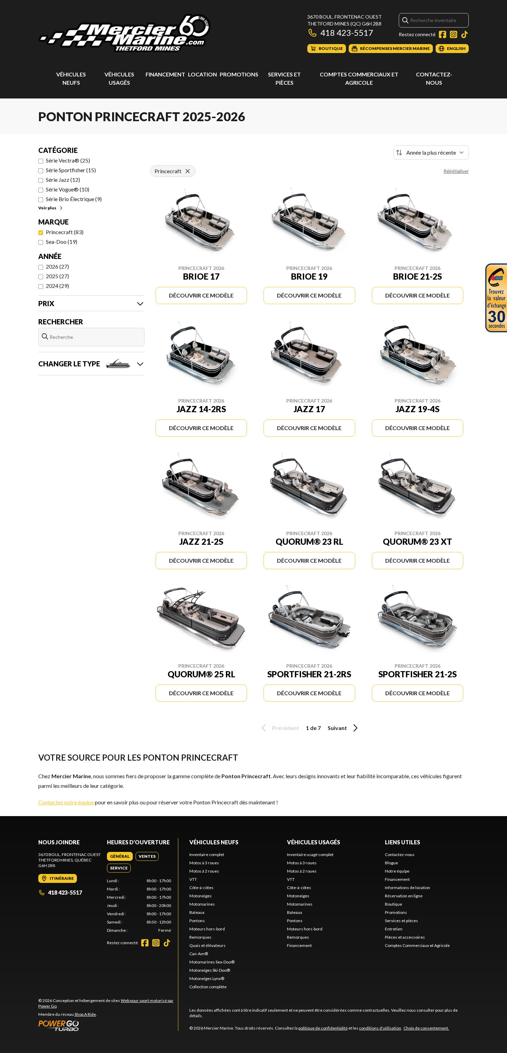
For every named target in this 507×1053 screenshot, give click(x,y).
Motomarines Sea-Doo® (212, 962)
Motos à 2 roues (204, 871)
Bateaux (197, 912)
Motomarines (202, 904)
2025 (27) (57, 276)
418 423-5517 (346, 33)
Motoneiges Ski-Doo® (209, 970)
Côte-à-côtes (201, 887)
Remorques (200, 937)
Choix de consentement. (426, 1028)
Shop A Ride (85, 1014)
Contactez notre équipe (66, 802)
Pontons (197, 920)
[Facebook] (442, 34)
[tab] (120, 856)
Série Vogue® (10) (67, 189)
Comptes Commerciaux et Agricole (417, 945)
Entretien (393, 928)
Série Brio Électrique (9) (74, 199)
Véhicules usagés (313, 842)
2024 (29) (57, 285)
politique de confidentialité (323, 1028)
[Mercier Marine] (124, 33)
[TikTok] (464, 34)
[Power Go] (108, 1025)
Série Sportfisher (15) (71, 170)
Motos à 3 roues (204, 862)
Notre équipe (397, 871)
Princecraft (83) (64, 232)
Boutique (393, 904)
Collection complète (208, 986)
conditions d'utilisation (380, 1028)
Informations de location (407, 887)
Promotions (239, 74)
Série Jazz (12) (63, 179)
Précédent (285, 727)
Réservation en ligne (404, 895)
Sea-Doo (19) (61, 241)
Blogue (391, 862)
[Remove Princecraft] (187, 171)
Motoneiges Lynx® (206, 978)
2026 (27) (57, 266)
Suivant (337, 727)
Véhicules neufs (213, 842)
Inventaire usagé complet (310, 854)
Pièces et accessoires (405, 937)
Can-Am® (198, 953)
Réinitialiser (456, 171)
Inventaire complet (206, 854)
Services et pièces (401, 920)
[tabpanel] (139, 905)
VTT (193, 879)
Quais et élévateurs (207, 945)
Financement (165, 74)
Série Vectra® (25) (68, 160)
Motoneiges (200, 895)
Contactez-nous (400, 854)
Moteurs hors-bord (207, 928)
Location (202, 74)
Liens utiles (402, 842)
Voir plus (47, 207)
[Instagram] (453, 34)
